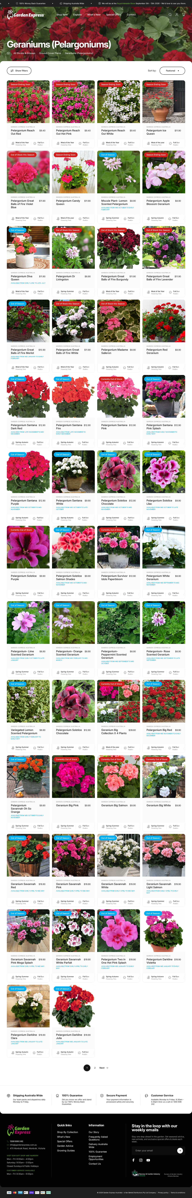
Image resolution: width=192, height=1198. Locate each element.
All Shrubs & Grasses (24, 53)
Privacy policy (163, 1193)
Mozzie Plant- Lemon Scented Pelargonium (114, 202)
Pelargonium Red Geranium (157, 351)
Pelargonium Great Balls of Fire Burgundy (114, 278)
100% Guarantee (98, 1151)
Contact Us (95, 1163)
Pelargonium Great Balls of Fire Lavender (160, 278)
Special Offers (64, 1141)
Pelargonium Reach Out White (113, 132)
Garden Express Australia (23, 127)
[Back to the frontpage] (8, 53)
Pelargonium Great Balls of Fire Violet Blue (22, 204)
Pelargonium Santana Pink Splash (160, 426)
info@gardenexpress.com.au (23, 1145)
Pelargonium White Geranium (158, 577)
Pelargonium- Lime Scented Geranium (22, 653)
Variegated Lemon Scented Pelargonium (24, 731)
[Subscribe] (180, 1150)
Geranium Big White (159, 805)
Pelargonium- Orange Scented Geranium (69, 653)
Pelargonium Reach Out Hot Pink (68, 132)
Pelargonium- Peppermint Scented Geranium (113, 654)
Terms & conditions (178, 1193)
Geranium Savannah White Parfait (68, 961)
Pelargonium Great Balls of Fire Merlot (22, 351)
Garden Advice (65, 1145)
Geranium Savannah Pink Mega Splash (23, 961)
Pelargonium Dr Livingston (65, 278)
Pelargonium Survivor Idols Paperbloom (114, 577)
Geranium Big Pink (67, 805)
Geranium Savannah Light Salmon (159, 885)
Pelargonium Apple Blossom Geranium (158, 202)
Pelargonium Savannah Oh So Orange (21, 808)
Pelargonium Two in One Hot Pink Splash (113, 961)
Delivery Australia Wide (98, 1145)
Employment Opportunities (96, 1158)
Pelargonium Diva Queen (21, 278)
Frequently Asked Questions (98, 1138)
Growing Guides (66, 1150)
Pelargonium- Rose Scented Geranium (158, 653)
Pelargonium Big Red (159, 729)
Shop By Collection (67, 1132)
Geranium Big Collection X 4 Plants (114, 731)
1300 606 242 (16, 1141)
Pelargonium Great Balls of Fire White (67, 351)
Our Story (94, 1132)
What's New (63, 1136)
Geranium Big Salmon (114, 805)
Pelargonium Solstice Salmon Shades (69, 577)
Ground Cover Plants (50, 53)
